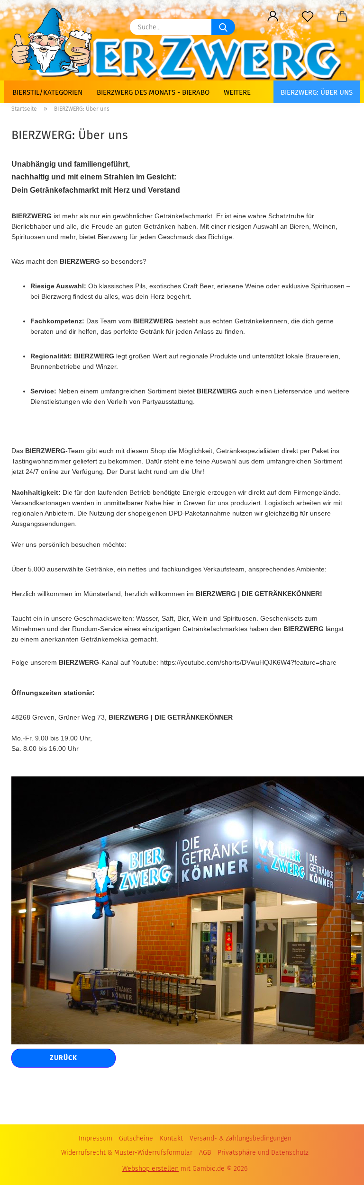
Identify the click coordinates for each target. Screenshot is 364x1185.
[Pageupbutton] (338, 1166)
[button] (272, 16)
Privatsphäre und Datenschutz (263, 1153)
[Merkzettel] (307, 16)
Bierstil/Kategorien (47, 92)
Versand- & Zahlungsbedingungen (240, 1138)
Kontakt (171, 1138)
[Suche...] (223, 27)
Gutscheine (136, 1138)
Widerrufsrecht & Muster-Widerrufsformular (126, 1153)
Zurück (63, 1058)
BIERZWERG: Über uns (317, 92)
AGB (205, 1153)
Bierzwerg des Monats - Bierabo (153, 92)
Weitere (237, 92)
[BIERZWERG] (55, 40)
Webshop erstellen (150, 1169)
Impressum (95, 1138)
